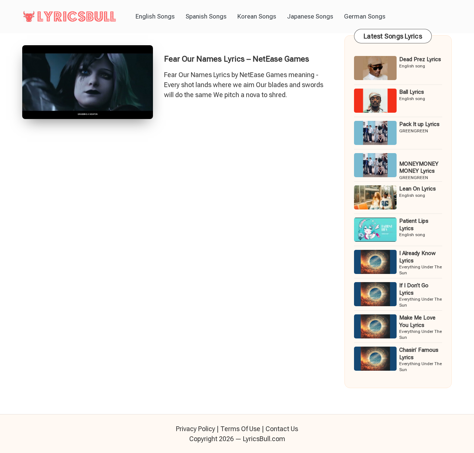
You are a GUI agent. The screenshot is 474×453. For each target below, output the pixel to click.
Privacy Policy (195, 429)
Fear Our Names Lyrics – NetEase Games (236, 58)
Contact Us (282, 429)
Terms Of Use (240, 429)
